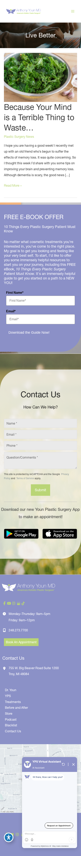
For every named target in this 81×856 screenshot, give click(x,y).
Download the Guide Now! (29, 332)
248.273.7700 (18, 630)
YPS (8, 696)
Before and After (16, 708)
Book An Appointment (21, 642)
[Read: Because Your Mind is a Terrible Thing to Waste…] (40, 77)
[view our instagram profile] (13, 603)
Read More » (13, 186)
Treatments (13, 702)
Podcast (11, 719)
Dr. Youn (10, 690)
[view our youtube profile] (9, 603)
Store (8, 713)
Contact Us (13, 731)
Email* (11, 311)
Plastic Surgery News (19, 137)
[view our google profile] (18, 603)
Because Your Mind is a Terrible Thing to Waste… (39, 117)
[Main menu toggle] (72, 11)
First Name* (14, 292)
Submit (40, 490)
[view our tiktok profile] (23, 603)
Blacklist (11, 725)
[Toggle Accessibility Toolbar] (8, 837)
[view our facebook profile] (4, 603)
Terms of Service (25, 478)
